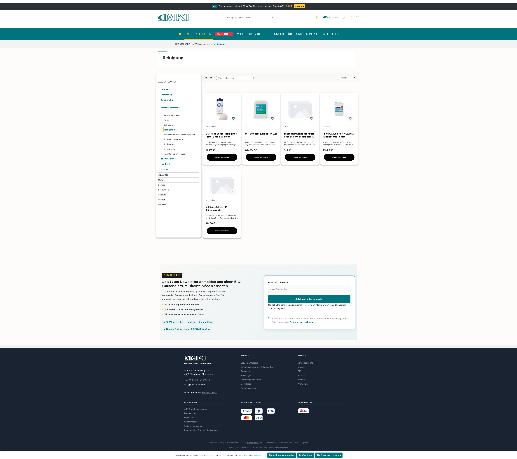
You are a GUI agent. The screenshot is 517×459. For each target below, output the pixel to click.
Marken (164, 169)
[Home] (180, 34)
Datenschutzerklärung (302, 322)
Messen (301, 367)
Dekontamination (248, 388)
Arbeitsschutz (168, 100)
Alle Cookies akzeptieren (329, 455)
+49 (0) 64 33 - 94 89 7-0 (197, 380)
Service (161, 185)
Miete (160, 180)
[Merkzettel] (351, 17)
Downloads (246, 384)
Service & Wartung (249, 363)
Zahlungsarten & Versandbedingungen (201, 430)
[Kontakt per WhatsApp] (317, 17)
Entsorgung (166, 95)
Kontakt (161, 200)
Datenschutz (190, 413)
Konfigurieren (305, 455)
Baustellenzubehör (172, 115)
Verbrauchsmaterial (170, 107)
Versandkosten (253, 443)
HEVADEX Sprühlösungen (175, 154)
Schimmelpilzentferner (173, 139)
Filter (208, 78)
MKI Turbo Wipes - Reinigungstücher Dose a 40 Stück (222, 135)
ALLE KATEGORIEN (167, 82)
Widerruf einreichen (193, 426)
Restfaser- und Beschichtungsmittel (179, 134)
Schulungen (163, 190)
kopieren (299, 6)
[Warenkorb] (357, 17)
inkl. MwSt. (331, 17)
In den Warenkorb (222, 157)
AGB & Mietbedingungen (195, 409)
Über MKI (302, 356)
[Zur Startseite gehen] (173, 17)
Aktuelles (162, 205)
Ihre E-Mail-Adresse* (278, 282)
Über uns (162, 195)
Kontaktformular (209, 392)
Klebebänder (169, 125)
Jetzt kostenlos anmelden (309, 299)
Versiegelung (169, 149)
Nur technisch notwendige (282, 455)
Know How (303, 384)
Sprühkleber (169, 144)
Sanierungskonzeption (251, 379)
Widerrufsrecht (191, 421)
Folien (166, 120)
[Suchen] (273, 17)
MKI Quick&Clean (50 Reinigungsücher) (216, 209)
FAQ (299, 371)
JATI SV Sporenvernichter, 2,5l (261, 134)
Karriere (301, 375)
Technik (164, 89)
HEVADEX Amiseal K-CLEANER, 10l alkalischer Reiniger (339, 135)
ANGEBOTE (163, 175)
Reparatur (245, 371)
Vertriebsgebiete (305, 363)
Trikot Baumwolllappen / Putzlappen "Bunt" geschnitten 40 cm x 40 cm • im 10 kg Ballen (299, 135)
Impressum (189, 417)
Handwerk (165, 164)
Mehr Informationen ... (252, 455)
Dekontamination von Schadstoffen (257, 367)
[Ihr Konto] (344, 17)
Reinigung (169, 130)
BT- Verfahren (167, 159)
